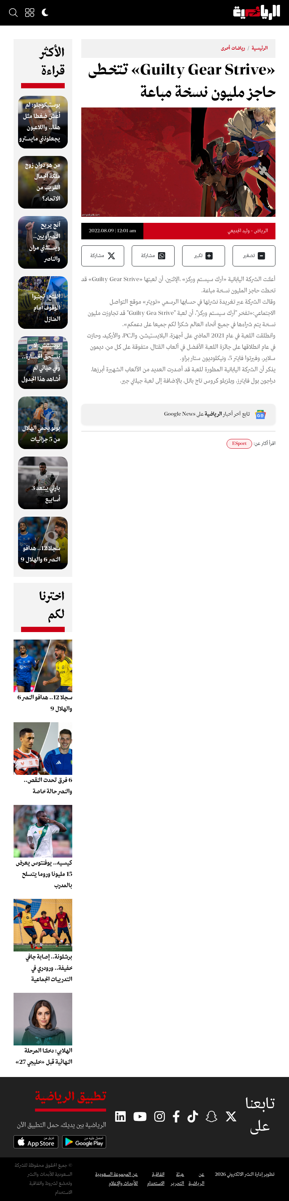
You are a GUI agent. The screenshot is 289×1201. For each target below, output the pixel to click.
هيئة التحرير (177, 1179)
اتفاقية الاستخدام (155, 1179)
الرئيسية (260, 48)
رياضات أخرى (233, 48)
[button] (29, 12)
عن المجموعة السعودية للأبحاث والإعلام (116, 1179)
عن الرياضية (196, 1179)
